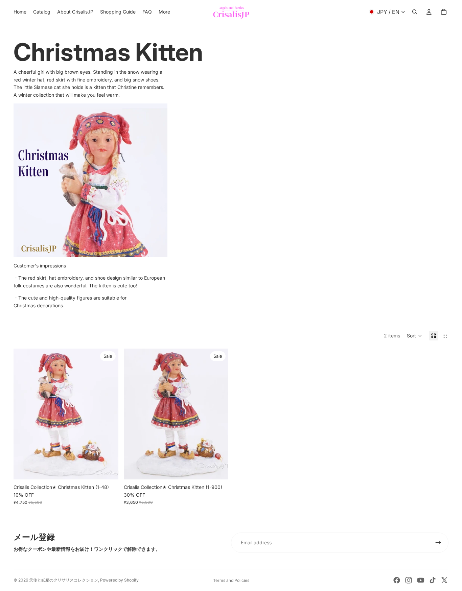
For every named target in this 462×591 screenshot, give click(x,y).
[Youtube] (421, 580)
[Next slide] (108, 414)
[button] (414, 335)
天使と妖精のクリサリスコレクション (63, 580)
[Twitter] (444, 580)
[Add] (108, 469)
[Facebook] (397, 580)
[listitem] (164, 12)
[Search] (414, 11)
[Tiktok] (433, 580)
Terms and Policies (231, 580)
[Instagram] (409, 580)
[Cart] (443, 11)
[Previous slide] (24, 414)
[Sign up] (438, 543)
